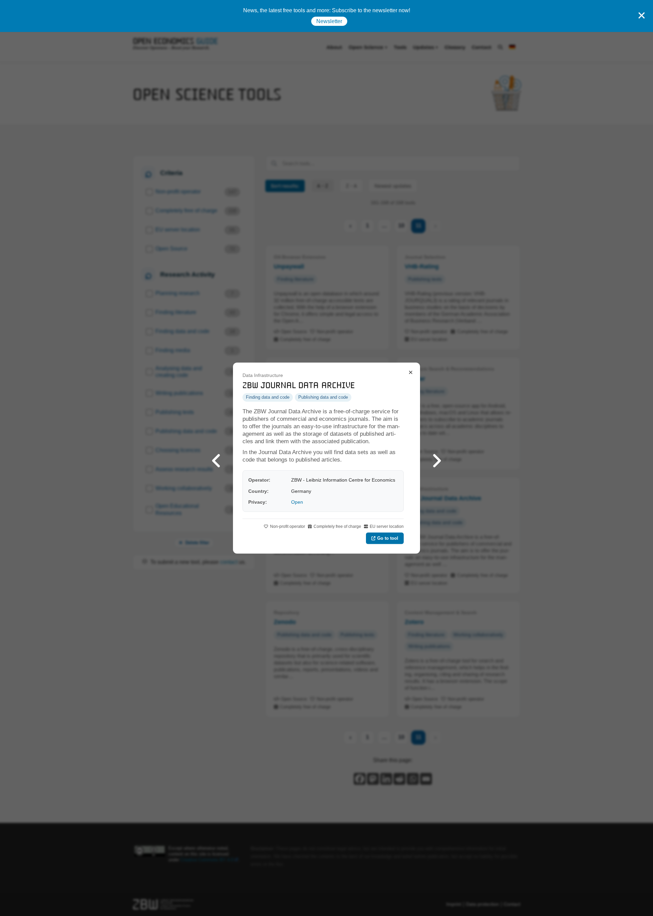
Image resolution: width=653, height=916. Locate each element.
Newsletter (329, 21)
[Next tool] (437, 458)
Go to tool (387, 537)
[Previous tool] (216, 458)
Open (297, 502)
